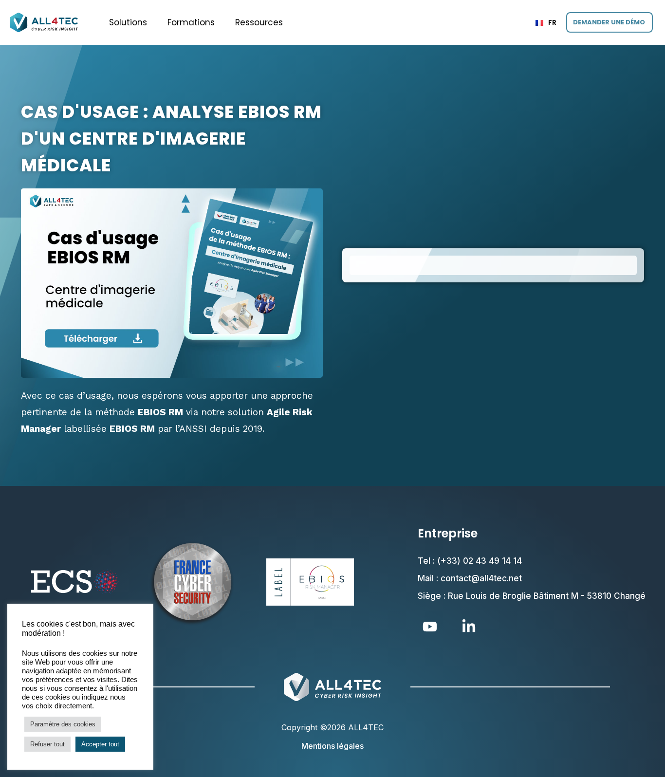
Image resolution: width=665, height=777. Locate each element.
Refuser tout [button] (47, 744)
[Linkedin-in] (469, 626)
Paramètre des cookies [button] (62, 724)
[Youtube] (430, 626)
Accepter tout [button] (100, 744)
